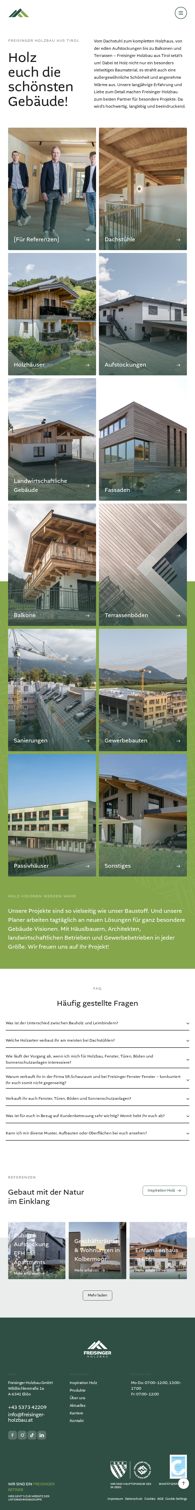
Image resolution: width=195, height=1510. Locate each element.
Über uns (77, 1398)
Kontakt (77, 1421)
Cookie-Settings (176, 1499)
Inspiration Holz (83, 1383)
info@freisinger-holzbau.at (26, 1417)
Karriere (76, 1413)
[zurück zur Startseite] (18, 12)
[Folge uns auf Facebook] (12, 1435)
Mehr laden (97, 1295)
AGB (160, 1499)
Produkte (78, 1391)
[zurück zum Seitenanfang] (183, 1483)
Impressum (115, 1499)
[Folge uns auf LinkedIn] (41, 1435)
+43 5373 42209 (27, 1407)
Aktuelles (78, 1406)
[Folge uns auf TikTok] (32, 1435)
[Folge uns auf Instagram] (22, 1435)
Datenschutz (133, 1499)
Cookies (149, 1499)
